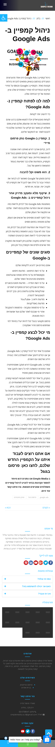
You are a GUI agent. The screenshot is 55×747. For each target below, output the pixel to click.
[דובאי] (17, 622)
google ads (44, 497)
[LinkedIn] (31, 562)
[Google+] (40, 562)
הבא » (8, 507)
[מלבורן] (48, 612)
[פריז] (7, 622)
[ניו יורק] (48, 622)
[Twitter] (45, 562)
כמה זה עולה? (44, 579)
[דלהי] (27, 612)
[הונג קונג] (17, 612)
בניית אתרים (26, 687)
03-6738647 (24, 711)
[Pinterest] (26, 562)
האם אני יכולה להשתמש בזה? (36, 586)
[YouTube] (36, 562)
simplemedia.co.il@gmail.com (23, 714)
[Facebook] (50, 562)
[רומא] (7, 612)
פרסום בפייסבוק (26, 684)
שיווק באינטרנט (19, 497)
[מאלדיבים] (38, 633)
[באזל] (38, 612)
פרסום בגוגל (32, 497)
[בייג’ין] (27, 622)
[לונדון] (27, 633)
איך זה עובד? (44, 593)
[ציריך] (48, 633)
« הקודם (46, 507)
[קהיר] (38, 622)
